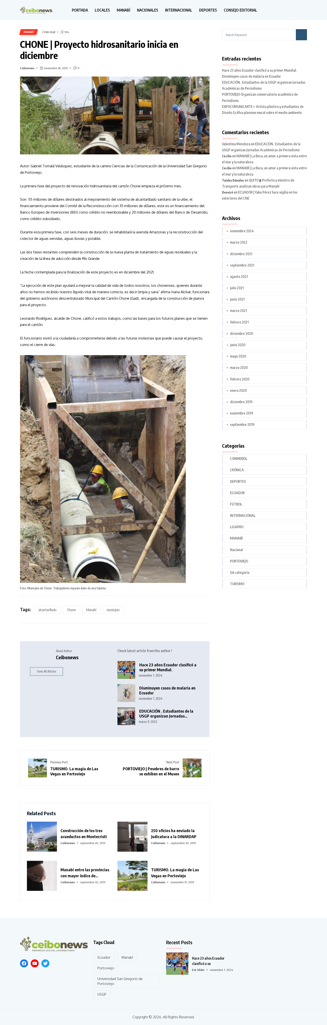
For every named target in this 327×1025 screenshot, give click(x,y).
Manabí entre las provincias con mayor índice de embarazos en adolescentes (85, 873)
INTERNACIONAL (178, 10)
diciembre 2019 (241, 402)
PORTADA (80, 10)
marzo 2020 (239, 367)
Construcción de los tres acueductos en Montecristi (84, 833)
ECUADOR (237, 493)
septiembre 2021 (242, 265)
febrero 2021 (239, 322)
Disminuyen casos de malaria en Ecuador (167, 690)
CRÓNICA (237, 470)
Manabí (91, 610)
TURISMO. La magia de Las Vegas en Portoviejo (74, 771)
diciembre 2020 (241, 333)
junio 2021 (237, 299)
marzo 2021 (238, 310)
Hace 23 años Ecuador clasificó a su (208, 961)
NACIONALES (147, 10)
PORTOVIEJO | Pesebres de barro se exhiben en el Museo (151, 771)
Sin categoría (239, 572)
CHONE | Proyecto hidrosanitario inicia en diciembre (99, 49)
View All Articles (46, 671)
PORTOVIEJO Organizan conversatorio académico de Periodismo (260, 97)
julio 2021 (237, 288)
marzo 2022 (238, 242)
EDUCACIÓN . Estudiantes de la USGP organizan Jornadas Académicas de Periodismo (166, 714)
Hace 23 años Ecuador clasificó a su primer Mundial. (167, 667)
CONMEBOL (238, 458)
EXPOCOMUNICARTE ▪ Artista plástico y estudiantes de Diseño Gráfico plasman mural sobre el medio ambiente (263, 109)
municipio (113, 610)
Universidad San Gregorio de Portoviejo (120, 981)
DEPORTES (208, 10)
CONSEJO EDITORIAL (240, 10)
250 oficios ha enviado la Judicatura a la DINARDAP (173, 833)
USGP (101, 994)
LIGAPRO (236, 527)
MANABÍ (123, 10)
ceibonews (27, 68)
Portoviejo (105, 968)
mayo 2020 (238, 356)
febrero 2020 (239, 379)
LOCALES (102, 10)
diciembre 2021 (241, 254)
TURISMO (237, 584)
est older (198, 970)
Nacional (236, 550)
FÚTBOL (236, 504)
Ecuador (103, 957)
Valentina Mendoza (236, 144)
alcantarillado (47, 610)
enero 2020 (238, 390)
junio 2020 (237, 345)
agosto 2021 (239, 276)
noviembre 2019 (241, 413)
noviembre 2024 (242, 231)
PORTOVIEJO (239, 561)
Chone (71, 610)
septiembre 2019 (242, 424)
